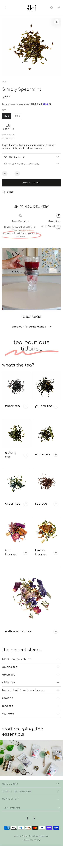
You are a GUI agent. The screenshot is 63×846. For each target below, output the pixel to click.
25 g (7, 117)
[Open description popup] (26, 406)
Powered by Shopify (31, 840)
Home (4, 82)
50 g (18, 117)
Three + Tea (27, 836)
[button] (51, 7)
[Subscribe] (59, 808)
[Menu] (4, 7)
